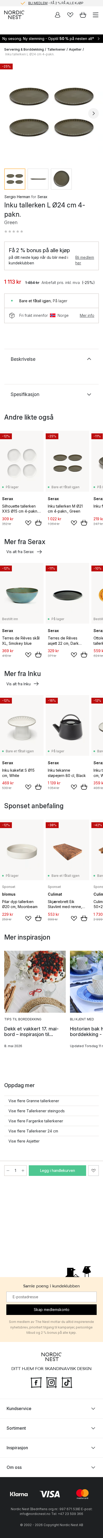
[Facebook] (36, 1382)
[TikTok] (66, 1382)
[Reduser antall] (8, 1170)
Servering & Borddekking (24, 49)
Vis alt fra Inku (18, 684)
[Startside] (14, 15)
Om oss (14, 1467)
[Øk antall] (23, 1170)
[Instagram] (51, 1382)
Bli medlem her (84, 260)
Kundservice (19, 1408)
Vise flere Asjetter (24, 1141)
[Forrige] (9, 113)
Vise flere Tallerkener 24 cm (33, 1131)
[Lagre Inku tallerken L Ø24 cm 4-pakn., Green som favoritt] (93, 1170)
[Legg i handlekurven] (38, 522)
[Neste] (93, 113)
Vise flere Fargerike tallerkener (35, 1121)
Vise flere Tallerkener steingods (36, 1111)
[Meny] (95, 14)
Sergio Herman (17, 196)
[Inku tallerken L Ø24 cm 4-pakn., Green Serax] (51, 112)
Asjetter (75, 49)
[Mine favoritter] (70, 14)
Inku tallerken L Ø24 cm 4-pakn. (29, 54)
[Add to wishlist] (28, 522)
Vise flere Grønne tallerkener (33, 1101)
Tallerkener (56, 49)
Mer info (87, 315)
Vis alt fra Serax (20, 551)
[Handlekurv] (83, 14)
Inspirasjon (17, 1447)
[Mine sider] (57, 14)
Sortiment (16, 1428)
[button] (13, 231)
